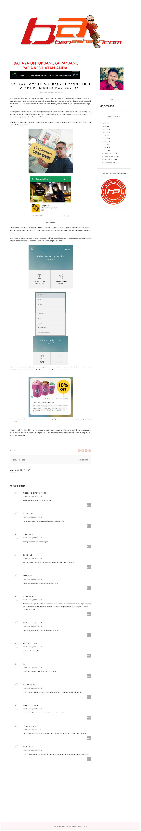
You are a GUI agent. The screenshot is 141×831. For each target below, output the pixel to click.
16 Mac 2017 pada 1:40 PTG (32, 600)
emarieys (27, 576)
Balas (89, 505)
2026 (104, 123)
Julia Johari (29, 596)
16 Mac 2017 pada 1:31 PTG (32, 517)
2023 (104, 132)
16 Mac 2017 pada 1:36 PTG (32, 538)
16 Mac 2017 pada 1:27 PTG (32, 496)
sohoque (27, 555)
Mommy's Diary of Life (34, 493)
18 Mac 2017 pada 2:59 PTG (32, 750)
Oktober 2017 (109, 159)
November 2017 (110, 156)
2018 (104, 147)
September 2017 (110, 162)
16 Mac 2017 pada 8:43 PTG (32, 709)
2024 (104, 129)
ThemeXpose (69, 826)
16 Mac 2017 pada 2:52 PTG (32, 647)
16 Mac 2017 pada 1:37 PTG (32, 558)
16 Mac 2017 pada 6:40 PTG (32, 688)
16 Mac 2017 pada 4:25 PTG (32, 667)
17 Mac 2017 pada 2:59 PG (32, 729)
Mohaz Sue (28, 747)
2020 (104, 141)
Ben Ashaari (43, 92)
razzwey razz (30, 643)
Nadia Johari (29, 685)
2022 (104, 135)
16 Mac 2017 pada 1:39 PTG (32, 579)
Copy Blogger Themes (80, 826)
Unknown (28, 534)
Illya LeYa (28, 514)
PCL (25, 664)
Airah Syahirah (31, 705)
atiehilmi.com (30, 726)
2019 (104, 144)
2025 (104, 126)
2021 (104, 138)
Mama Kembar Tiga (32, 623)
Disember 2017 (110, 153)
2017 (104, 150)
